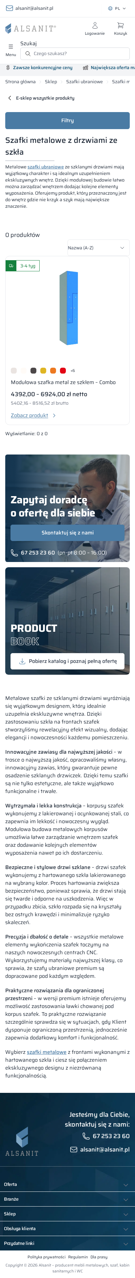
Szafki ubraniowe (84, 82)
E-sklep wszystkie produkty (45, 98)
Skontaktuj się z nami (68, 533)
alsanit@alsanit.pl (34, 8)
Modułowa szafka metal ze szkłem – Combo (63, 382)
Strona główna (20, 82)
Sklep (51, 82)
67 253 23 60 (38, 553)
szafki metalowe (47, 1052)
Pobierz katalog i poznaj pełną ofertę (73, 661)
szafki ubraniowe (46, 166)
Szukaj (28, 43)
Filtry (67, 120)
